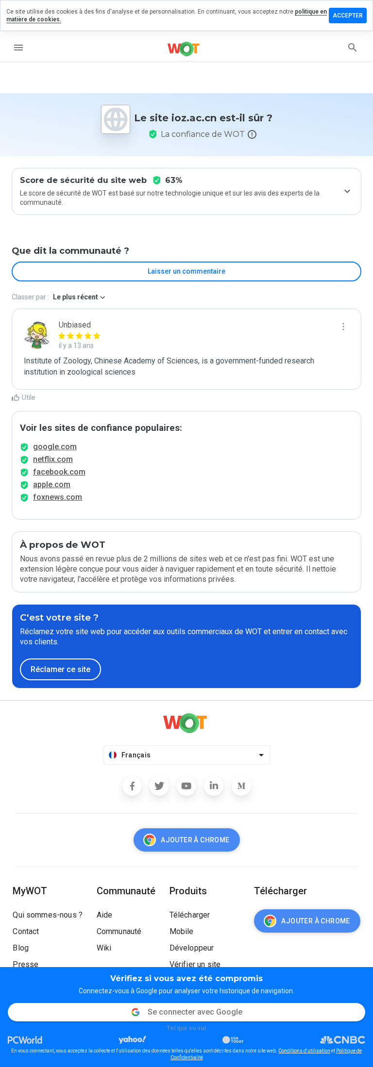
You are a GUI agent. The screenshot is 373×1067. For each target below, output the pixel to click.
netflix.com (53, 459)
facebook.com (59, 471)
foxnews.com (57, 497)
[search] (352, 47)
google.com (55, 446)
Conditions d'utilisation (304, 1050)
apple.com (51, 484)
